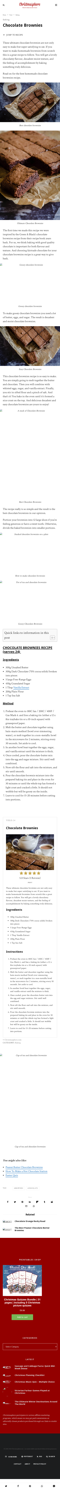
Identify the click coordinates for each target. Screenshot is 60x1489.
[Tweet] (15, 1202)
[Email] (26, 1206)
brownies (19, 1188)
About (27, 1464)
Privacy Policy (39, 1464)
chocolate (33, 1188)
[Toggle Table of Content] (51, 637)
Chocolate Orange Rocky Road (30, 1221)
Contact (17, 1464)
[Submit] (52, 1202)
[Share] (7, 1202)
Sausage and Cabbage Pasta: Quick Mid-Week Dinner (35, 1367)
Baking (6, 19)
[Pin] (22, 1202)
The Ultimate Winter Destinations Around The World (36, 1402)
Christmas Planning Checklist (30, 1375)
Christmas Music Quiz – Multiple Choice (35, 1382)
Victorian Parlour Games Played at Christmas (32, 1391)
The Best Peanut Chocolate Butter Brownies (32, 1229)
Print (30, 883)
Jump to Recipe (14, 35)
